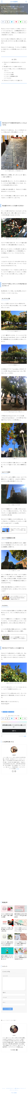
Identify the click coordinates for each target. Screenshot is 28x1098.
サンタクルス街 (9, 72)
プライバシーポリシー (14, 1090)
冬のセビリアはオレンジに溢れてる (13, 80)
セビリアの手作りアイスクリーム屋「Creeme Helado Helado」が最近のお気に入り (17, 598)
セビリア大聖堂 (9, 74)
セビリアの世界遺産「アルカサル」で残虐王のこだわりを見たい (17, 637)
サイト (4, 1002)
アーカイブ (9, 11)
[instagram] (13, 1050)
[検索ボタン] (26, 1)
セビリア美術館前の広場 (12, 76)
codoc (25, 736)
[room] (15, 771)
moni (14, 755)
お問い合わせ (17, 1088)
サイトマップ (23, 1088)
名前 (4, 992)
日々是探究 (14, 1)
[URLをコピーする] (25, 22)
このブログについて (10, 1088)
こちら (17, 768)
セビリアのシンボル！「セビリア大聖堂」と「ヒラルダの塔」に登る (17, 530)
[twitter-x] (13, 771)
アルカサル (8, 78)
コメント (5, 976)
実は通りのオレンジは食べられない (13, 66)
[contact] (17, 1050)
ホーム (3, 1088)
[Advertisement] (14, 102)
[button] (3, 22)
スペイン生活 (15, 11)
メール (5, 997)
